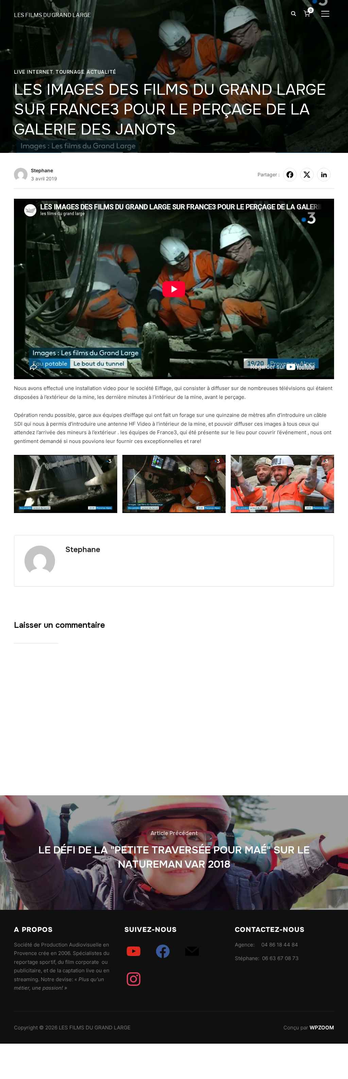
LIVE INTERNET (33, 72)
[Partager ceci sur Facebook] (290, 174)
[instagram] (133, 979)
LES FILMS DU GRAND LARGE (52, 15)
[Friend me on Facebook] (162, 951)
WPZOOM (322, 1027)
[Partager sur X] (307, 174)
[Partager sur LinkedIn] (324, 174)
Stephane (42, 170)
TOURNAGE (69, 72)
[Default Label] (133, 951)
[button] (65, 484)
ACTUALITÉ (101, 72)
